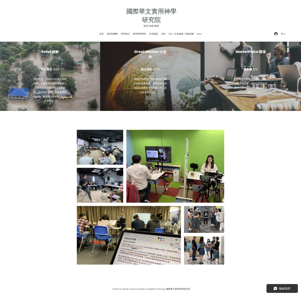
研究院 (151, 19)
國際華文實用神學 (151, 11)
